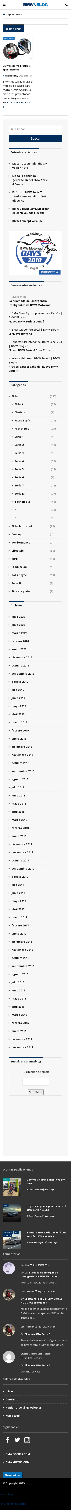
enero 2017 (19, 933)
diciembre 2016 (22, 941)
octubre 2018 (20, 763)
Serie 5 (19, 469)
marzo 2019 (19, 722)
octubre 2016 (20, 958)
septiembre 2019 (23, 673)
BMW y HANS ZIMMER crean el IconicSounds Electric (30, 211)
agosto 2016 (20, 974)
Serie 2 (19, 445)
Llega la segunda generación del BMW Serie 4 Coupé (30, 180)
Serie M (20, 493)
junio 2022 (18, 617)
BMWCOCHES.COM (18, 1454)
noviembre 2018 (22, 755)
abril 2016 (18, 1006)
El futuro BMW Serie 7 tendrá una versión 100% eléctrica (29, 196)
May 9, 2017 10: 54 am (46, 1326)
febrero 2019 (20, 730)
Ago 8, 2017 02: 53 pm (41, 1265)
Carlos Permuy (35, 1189)
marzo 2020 (19, 633)
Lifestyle (18, 550)
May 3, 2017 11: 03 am (32, 1357)
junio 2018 (18, 795)
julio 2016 (18, 982)
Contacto (12, 1399)
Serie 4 (19, 461)
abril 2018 (18, 811)
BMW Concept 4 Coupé (27, 221)
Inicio (9, 1391)
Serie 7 (19, 485)
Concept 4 (18, 534)
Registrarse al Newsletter (23, 1407)
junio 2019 (18, 698)
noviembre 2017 (22, 852)
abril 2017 (18, 909)
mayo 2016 (19, 998)
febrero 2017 (20, 925)
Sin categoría (21, 591)
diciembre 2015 (22, 1039)
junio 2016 (18, 990)
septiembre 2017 (23, 868)
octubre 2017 (20, 860)
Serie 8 (16, 583)
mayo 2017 (19, 901)
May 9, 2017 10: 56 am (46, 1291)
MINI (15, 559)
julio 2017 (18, 885)
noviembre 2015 (22, 1047)
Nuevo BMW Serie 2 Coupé (26, 321)
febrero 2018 (20, 828)
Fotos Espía (22, 420)
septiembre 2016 (23, 966)
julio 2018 (18, 787)
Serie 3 (19, 453)
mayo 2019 (19, 706)
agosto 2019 (20, 681)
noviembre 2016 (22, 950)
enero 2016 (19, 1031)
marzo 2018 (19, 820)
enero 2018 (19, 836)
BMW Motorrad (8, 38)
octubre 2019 (20, 665)
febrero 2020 (20, 641)
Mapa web (13, 1415)
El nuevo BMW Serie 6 (37, 1334)
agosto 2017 (20, 876)
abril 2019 (18, 714)
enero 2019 (19, 738)
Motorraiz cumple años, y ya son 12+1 (29, 165)
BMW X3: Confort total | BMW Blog (34, 329)
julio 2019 (18, 690)
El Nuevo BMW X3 (20, 334)
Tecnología (22, 501)
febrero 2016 (20, 1023)
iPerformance (21, 542)
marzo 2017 (19, 917)
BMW (15, 396)
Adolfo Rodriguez (36, 1242)
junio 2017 (18, 893)
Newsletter (12, 1475)
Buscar (36, 138)
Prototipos (22, 428)
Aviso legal (7, 1494)
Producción (19, 567)
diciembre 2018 (22, 746)
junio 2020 (18, 625)
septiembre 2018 (23, 771)
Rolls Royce (19, 575)
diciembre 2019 (22, 657)
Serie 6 (19, 477)
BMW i (19, 404)
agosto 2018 (20, 779)
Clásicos (20, 412)
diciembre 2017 (22, 844)
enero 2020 (19, 649)
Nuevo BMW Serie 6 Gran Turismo (31, 350)
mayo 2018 (19, 803)
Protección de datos (13, 1503)
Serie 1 (19, 436)
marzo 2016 (19, 1015)
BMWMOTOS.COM (18, 1462)
